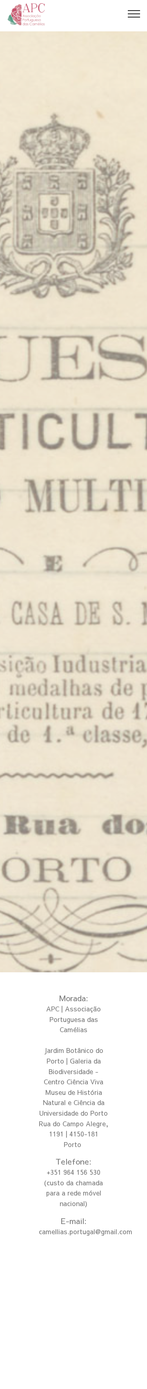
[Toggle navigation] (134, 13)
